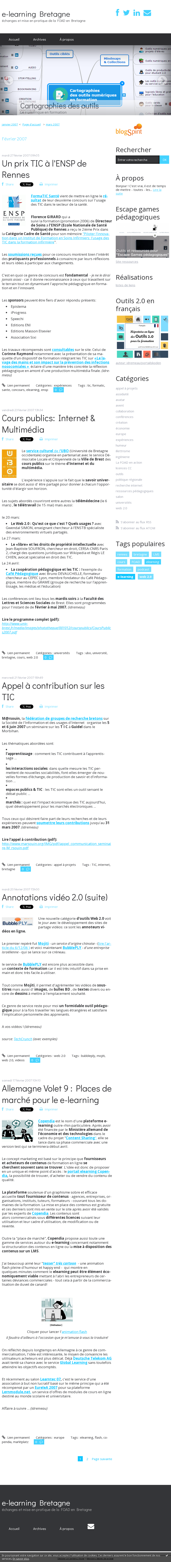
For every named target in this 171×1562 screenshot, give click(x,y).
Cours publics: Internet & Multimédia (48, 423)
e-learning (125, 576)
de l (47, 450)
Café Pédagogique (22, 573)
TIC (94, 864)
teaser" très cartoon (59, 1263)
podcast (143, 569)
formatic (98, 385)
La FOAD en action (129, 462)
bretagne (8, 657)
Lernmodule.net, (16, 1391)
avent (120, 405)
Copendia (46, 1121)
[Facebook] (117, 13)
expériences (63, 385)
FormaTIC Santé (45, 196)
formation (124, 569)
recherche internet (129, 485)
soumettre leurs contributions (62, 822)
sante (6, 390)
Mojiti (43, 943)
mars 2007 (53, 124)
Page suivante (102, 1459)
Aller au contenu (13, 3)
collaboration (125, 411)
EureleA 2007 (46, 1387)
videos (20, 1060)
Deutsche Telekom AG (92, 1358)
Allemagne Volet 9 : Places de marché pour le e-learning (57, 1093)
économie (123, 428)
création (121, 422)
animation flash (74, 1331)
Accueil (14, 39)
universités (62, 653)
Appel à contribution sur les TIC (53, 691)
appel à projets (65, 864)
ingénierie (123, 457)
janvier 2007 (10, 124)
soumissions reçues (25, 254)
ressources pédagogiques (134, 491)
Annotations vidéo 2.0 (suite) (55, 897)
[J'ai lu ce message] (166, 1555)
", (81, 1137)
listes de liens (125, 285)
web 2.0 (32, 657)
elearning (32, 390)
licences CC (124, 468)
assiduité (122, 394)
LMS (156, 554)
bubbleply (88, 1056)
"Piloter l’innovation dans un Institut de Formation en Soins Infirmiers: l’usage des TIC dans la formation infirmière (55, 238)
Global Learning (73, 1362)
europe (59, 1437)
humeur (121, 445)
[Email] (147, 13)
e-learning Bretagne (36, 14)
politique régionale (129, 479)
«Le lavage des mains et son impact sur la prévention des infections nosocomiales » (55, 362)
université (100, 653)
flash (98, 1437)
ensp (44, 390)
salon (119, 496)
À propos (67, 39)
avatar (120, 400)
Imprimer (51, 184)
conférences (124, 417)
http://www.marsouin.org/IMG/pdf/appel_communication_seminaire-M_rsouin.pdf (56, 845)
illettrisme (123, 451)
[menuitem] (14, 39)
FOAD (136, 562)
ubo (88, 653)
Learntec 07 (50, 1379)
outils (119, 474)
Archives (39, 39)
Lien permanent (18, 385)
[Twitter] (126, 13)
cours (21, 657)
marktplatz (21, 1442)
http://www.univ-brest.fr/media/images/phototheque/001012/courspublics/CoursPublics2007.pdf (56, 628)
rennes (122, 554)
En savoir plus (21, 1559)
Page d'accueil (32, 124)
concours (18, 390)
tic (89, 385)
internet (104, 864)
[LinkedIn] (136, 13)
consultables (63, 349)
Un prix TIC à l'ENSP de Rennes (44, 168)
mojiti (101, 1056)
